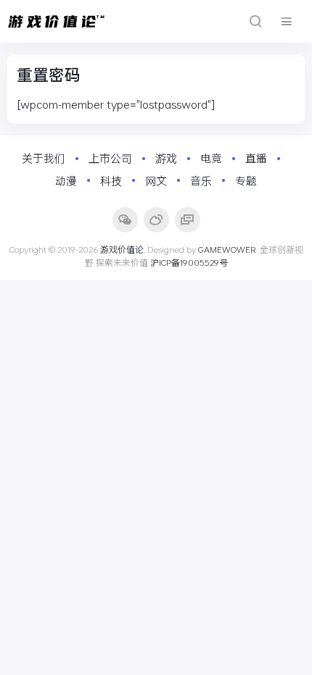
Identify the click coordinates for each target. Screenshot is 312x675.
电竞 (211, 158)
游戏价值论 (122, 249)
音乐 (201, 180)
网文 (156, 180)
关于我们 (43, 158)
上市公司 (110, 158)
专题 (246, 180)
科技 (111, 180)
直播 (256, 158)
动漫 (66, 180)
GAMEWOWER (227, 249)
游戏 (166, 158)
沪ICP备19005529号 (189, 262)
